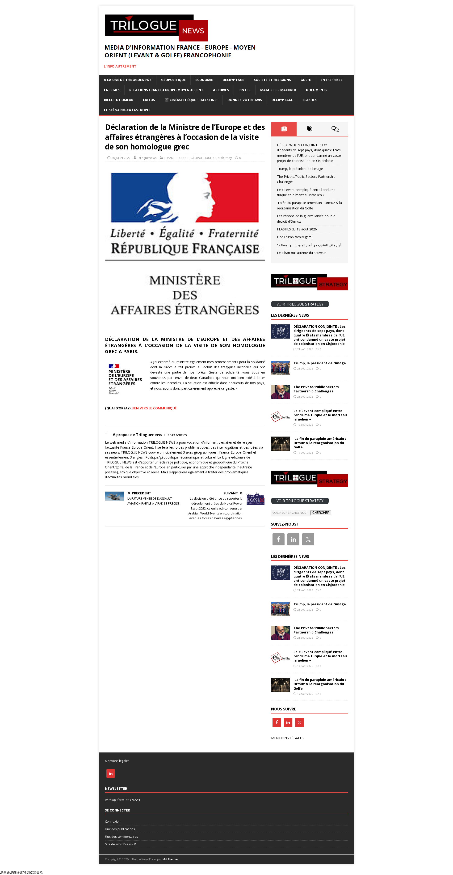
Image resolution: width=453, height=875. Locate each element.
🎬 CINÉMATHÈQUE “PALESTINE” (191, 100)
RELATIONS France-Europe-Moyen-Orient (166, 90)
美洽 (39, 872)
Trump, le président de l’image (300, 168)
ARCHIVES (221, 90)
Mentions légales (117, 761)
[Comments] (335, 129)
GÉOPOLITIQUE (173, 79)
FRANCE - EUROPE (176, 158)
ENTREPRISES (331, 79)
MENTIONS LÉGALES (287, 738)
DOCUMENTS (316, 90)
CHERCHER (320, 512)
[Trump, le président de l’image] (280, 372)
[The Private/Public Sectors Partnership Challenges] (280, 396)
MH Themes (170, 859)
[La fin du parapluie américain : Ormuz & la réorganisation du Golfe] (280, 448)
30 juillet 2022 (121, 158)
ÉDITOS (149, 100)
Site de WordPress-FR (120, 844)
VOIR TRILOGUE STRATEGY (300, 303)
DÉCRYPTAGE (282, 100)
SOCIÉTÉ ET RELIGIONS (272, 79)
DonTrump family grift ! (295, 237)
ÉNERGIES (112, 90)
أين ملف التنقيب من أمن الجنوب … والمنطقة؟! (309, 245)
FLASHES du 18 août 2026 (297, 229)
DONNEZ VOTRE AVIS (244, 100)
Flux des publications (120, 829)
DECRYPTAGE (233, 79)
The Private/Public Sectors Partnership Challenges (316, 389)
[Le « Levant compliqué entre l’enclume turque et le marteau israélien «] (280, 420)
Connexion (113, 821)
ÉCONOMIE (204, 79)
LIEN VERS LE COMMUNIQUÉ (154, 408)
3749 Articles (177, 435)
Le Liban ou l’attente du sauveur (301, 253)
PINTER (245, 90)
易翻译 (15, 872)
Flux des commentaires (121, 836)
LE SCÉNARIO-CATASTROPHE (127, 110)
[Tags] (309, 129)
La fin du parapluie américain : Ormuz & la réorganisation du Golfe (320, 442)
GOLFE (306, 79)
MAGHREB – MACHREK (278, 90)
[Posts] (284, 129)
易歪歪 (5, 872)
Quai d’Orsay (222, 158)
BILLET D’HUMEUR (118, 100)
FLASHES (310, 100)
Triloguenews (147, 158)
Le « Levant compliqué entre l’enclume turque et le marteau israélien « (320, 414)
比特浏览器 (28, 872)
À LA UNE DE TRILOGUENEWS (127, 79)
